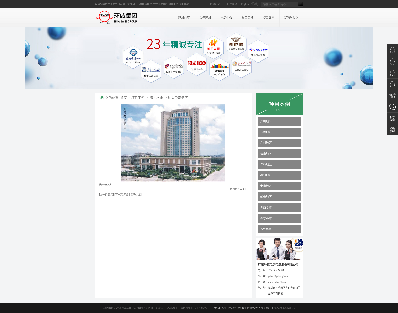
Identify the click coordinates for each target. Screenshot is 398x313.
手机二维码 (230, 4)
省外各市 (266, 229)
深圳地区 (266, 121)
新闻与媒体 (291, 17)
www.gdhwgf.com (277, 281)
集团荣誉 (247, 17)
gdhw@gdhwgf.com (278, 276)
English (245, 4)
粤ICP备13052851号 (284, 307)
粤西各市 (266, 207)
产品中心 (226, 17)
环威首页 (184, 17)
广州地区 (266, 142)
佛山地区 (266, 153)
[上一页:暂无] (106, 194)
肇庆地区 (266, 196)
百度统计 (201, 307)
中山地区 (266, 185)
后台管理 (186, 307)
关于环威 (205, 17)
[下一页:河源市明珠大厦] (128, 194)
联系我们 (215, 4)
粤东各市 (266, 218)
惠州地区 (266, 175)
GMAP (172, 307)
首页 (123, 97)
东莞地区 (266, 132)
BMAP (159, 307)
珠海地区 (266, 164)
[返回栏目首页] (237, 188)
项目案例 (268, 17)
